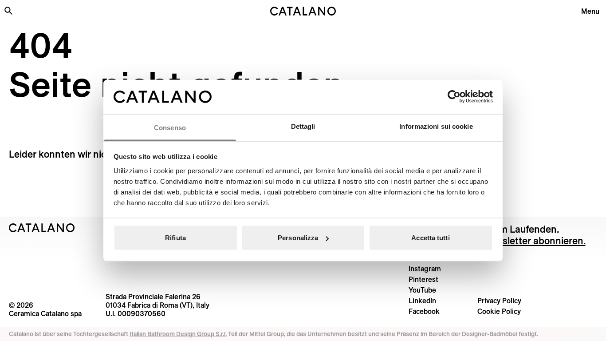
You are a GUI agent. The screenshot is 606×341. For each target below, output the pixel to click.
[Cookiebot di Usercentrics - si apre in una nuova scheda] (454, 96)
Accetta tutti (430, 238)
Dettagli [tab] (303, 126)
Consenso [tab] (170, 127)
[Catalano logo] (303, 11)
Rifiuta (175, 238)
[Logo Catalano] (42, 227)
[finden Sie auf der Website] (8, 11)
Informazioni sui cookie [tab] (435, 126)
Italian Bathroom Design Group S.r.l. (178, 334)
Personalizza (298, 238)
